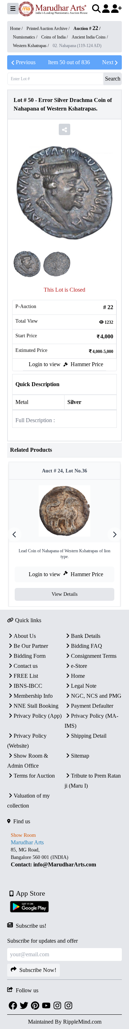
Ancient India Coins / (90, 37)
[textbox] (64, 857)
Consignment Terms (93, 656)
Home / (17, 28)
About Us (25, 636)
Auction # (85, 28)
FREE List (26, 676)
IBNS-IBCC (28, 686)
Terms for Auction (34, 776)
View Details (64, 594)
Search (112, 79)
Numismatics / (25, 37)
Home (78, 676)
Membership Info (33, 696)
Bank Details (85, 636)
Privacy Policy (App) (38, 716)
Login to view (45, 364)
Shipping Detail (88, 736)
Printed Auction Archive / (49, 28)
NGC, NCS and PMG (96, 696)
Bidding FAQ (86, 646)
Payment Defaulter (92, 706)
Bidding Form (30, 656)
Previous (25, 62)
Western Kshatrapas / (31, 45)
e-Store (79, 666)
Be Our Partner (31, 646)
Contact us (26, 666)
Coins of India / (55, 37)
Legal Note (83, 686)
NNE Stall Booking (36, 706)
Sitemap (80, 756)
